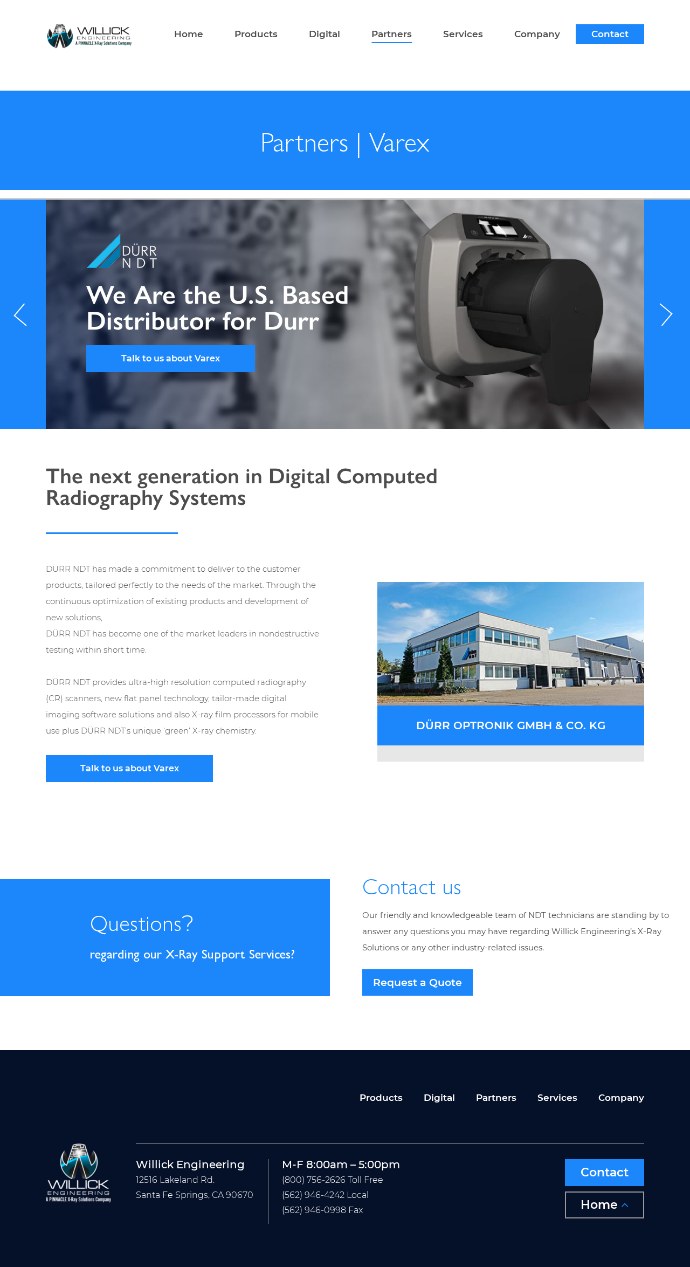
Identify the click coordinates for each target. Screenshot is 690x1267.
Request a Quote (417, 982)
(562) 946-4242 (313, 1195)
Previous (23, 314)
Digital (324, 34)
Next (667, 314)
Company (537, 34)
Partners (391, 34)
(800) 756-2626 (314, 1180)
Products (256, 34)
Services (463, 34)
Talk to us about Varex (176, 358)
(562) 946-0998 (314, 1210)
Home (188, 34)
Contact (610, 34)
